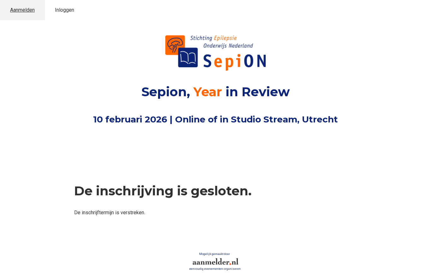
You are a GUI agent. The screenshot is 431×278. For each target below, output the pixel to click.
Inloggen (64, 10)
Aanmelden (22, 10)
